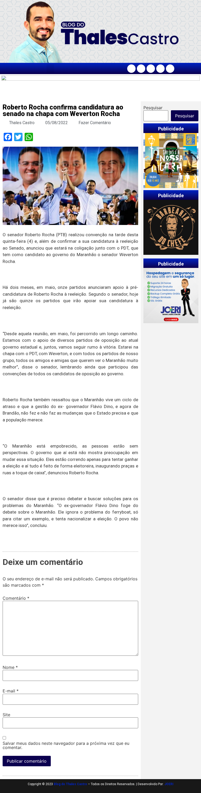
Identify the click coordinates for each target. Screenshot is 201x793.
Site (6, 715)
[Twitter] (151, 68)
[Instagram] (141, 68)
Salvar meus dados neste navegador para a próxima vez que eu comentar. (66, 745)
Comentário (16, 598)
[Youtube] (160, 68)
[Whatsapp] (170, 68)
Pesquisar (153, 108)
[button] (50, 68)
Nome (10, 667)
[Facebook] (131, 68)
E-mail (11, 691)
